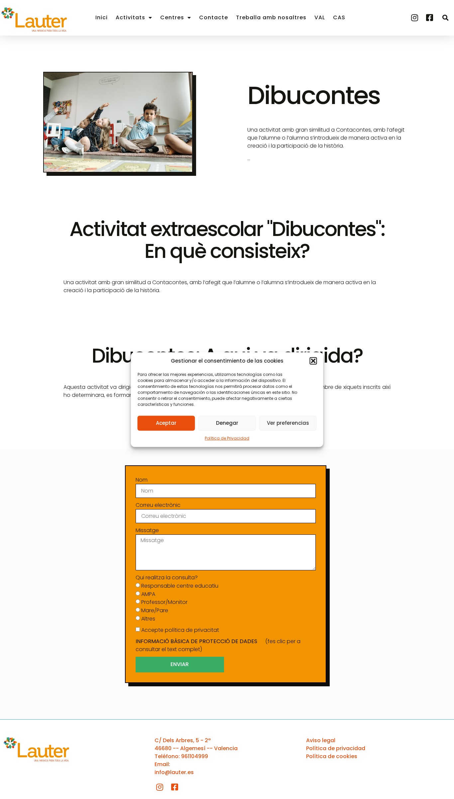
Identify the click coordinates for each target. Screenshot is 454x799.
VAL (319, 17)
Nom (142, 480)
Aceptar (166, 422)
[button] (313, 361)
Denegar (227, 422)
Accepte (180, 630)
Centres (172, 17)
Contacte (213, 17)
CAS (339, 17)
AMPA (148, 594)
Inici (101, 17)
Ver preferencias (288, 422)
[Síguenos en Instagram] (415, 18)
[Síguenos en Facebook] (430, 18)
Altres (148, 618)
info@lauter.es (174, 772)
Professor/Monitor (164, 602)
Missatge (147, 530)
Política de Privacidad (227, 438)
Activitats (130, 17)
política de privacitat (192, 630)
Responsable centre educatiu (179, 586)
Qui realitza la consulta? (167, 577)
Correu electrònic (158, 505)
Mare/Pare (154, 610)
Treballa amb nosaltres (271, 17)
